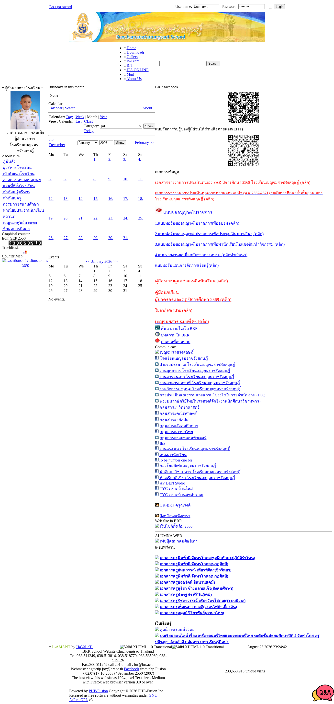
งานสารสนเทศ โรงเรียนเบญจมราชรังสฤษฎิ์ (196, 377)
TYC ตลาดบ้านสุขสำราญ (181, 495)
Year (103, 117)
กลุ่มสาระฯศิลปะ (174, 419)
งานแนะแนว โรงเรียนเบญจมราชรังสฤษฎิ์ (194, 449)
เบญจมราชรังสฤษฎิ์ (176, 352)
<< (88, 261)
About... (148, 108)
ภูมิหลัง (8, 161)
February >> (144, 142)
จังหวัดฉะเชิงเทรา (175, 516)
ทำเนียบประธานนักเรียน (23, 210)
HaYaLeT (84, 647)
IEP (163, 443)
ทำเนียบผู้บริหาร (16, 192)
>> (115, 261)
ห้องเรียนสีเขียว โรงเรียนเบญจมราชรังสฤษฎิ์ (197, 478)
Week (80, 117)
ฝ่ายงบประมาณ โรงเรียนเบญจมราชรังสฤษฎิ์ (197, 364)
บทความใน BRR (175, 335)
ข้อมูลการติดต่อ (16, 229)
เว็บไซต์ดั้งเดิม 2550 (176, 526)
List (78, 121)
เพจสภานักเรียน (173, 455)
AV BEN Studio (172, 483)
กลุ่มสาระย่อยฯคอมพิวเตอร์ (183, 438)
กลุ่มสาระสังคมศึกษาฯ (179, 426)
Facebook (131, 669)
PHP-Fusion (98, 691)
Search (70, 108)
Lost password (60, 7)
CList (88, 121)
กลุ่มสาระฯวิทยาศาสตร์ (180, 407)
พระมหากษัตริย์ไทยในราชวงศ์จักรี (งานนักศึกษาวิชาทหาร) (209, 401)
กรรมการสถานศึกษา (20, 204)
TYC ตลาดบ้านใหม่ (176, 488)
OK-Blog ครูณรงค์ (175, 505)
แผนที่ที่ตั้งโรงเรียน (18, 186)
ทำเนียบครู (11, 198)
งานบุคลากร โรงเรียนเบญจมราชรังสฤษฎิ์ (194, 371)
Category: (91, 126)
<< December (57, 142)
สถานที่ (8, 216)
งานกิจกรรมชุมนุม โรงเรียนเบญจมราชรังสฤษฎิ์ (200, 389)
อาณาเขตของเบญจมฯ (21, 180)
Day (69, 117)
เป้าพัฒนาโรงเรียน (18, 174)
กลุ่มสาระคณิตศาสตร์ (178, 413)
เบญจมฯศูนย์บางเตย (19, 222)
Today (88, 131)
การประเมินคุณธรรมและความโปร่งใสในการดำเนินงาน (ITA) (212, 395)
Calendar (55, 108)
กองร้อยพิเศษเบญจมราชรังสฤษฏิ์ (187, 465)
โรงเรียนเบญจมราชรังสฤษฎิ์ (183, 358)
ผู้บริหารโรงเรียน (17, 167)
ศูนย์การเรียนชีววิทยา (178, 629)
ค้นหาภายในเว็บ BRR (179, 328)
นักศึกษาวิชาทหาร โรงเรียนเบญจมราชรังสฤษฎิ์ (200, 472)
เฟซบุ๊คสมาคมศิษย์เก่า (179, 541)
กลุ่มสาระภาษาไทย (176, 432)
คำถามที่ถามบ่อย (175, 342)
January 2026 (101, 261)
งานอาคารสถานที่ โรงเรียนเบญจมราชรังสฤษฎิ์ (199, 383)
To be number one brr (175, 460)
